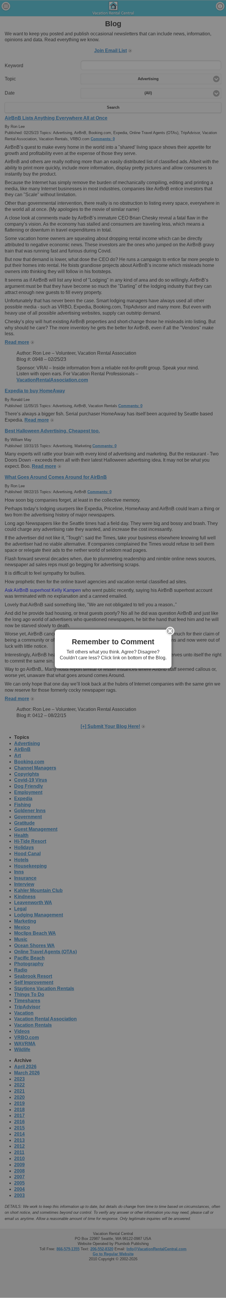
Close (170, 631)
